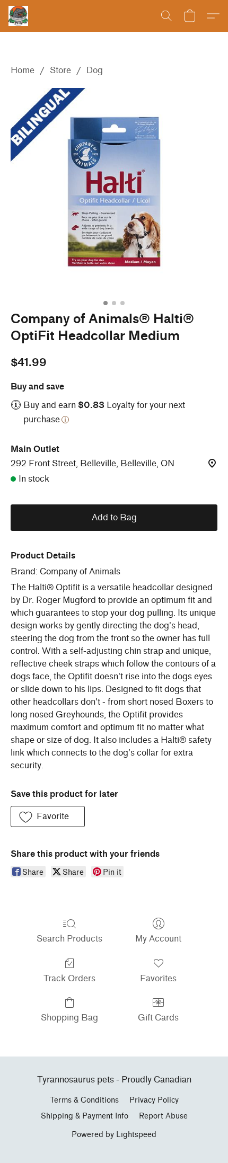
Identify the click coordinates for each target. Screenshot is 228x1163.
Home (22, 70)
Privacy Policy (154, 1100)
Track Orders (69, 978)
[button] (18, 16)
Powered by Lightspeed (114, 1134)
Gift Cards (158, 1018)
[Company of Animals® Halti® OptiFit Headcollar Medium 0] (114, 191)
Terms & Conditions (84, 1100)
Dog (94, 70)
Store (60, 70)
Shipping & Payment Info (84, 1116)
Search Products (69, 939)
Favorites (158, 978)
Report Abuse (163, 1116)
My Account (158, 939)
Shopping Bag (69, 1018)
